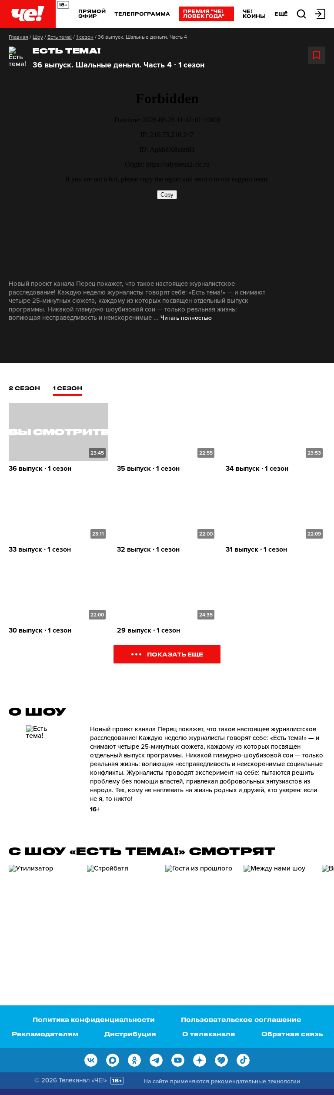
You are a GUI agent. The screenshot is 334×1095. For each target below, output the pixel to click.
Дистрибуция (130, 1034)
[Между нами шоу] (278, 914)
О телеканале (208, 1034)
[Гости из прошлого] (200, 914)
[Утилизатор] (43, 914)
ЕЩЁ (281, 14)
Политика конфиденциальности (94, 1019)
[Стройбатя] (122, 914)
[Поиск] (301, 13)
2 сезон (24, 388)
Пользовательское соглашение (241, 1019)
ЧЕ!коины (254, 13)
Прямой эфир (92, 13)
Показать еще (175, 654)
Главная (18, 37)
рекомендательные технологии (255, 1081)
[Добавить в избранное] (316, 55)
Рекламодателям (45, 1034)
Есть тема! (59, 37)
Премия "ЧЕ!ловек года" (203, 13)
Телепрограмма (142, 14)
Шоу (38, 37)
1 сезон (85, 37)
